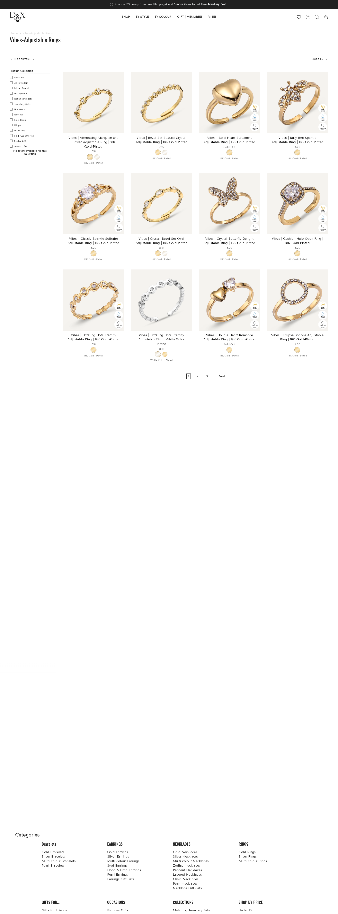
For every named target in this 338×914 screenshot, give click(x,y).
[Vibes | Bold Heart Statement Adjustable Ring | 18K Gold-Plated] (229, 102)
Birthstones (20, 93)
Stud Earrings (117, 865)
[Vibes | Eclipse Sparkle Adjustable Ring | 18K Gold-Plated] (297, 300)
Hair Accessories (24, 135)
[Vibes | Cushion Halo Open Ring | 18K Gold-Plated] (297, 203)
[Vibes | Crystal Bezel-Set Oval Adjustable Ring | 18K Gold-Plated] (161, 203)
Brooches (19, 130)
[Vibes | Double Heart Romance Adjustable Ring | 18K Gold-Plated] (229, 300)
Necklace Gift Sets (187, 888)
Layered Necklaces (187, 874)
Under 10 (245, 910)
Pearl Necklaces (185, 883)
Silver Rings (248, 856)
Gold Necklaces (185, 852)
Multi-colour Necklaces (191, 861)
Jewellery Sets (22, 103)
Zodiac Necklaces (186, 865)
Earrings (18, 114)
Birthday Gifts (117, 910)
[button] (126, 17)
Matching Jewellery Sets (191, 910)
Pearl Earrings (117, 874)
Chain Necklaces (186, 879)
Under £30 (20, 141)
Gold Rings (247, 852)
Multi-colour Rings (253, 861)
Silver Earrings (118, 856)
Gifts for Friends (54, 910)
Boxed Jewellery (23, 98)
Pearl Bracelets (53, 865)
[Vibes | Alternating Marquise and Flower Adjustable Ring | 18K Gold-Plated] (93, 102)
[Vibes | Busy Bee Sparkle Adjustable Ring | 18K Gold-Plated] (297, 102)
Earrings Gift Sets (120, 879)
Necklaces (20, 119)
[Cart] (325, 17)
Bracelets (19, 109)
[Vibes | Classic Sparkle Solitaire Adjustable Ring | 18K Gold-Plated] (93, 203)
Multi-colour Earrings (123, 861)
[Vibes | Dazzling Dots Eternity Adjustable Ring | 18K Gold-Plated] (93, 300)
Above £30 (20, 146)
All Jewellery (21, 82)
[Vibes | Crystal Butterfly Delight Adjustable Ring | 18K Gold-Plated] (229, 203)
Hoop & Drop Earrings (124, 870)
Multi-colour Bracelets (59, 861)
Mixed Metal (21, 88)
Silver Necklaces (185, 856)
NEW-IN (19, 77)
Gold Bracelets (53, 852)
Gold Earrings (117, 852)
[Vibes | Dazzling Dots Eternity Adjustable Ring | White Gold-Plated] (161, 300)
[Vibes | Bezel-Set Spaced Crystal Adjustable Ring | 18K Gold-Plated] (161, 102)
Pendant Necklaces (187, 870)
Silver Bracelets (53, 856)
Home (14, 33)
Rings (17, 125)
